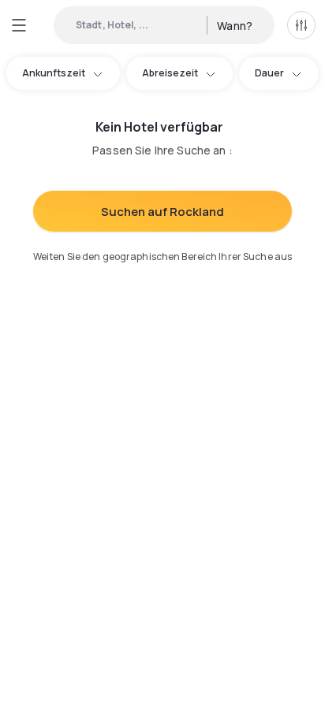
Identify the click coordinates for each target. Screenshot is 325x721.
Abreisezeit (170, 73)
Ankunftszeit (53, 73)
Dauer (269, 73)
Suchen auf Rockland (162, 211)
